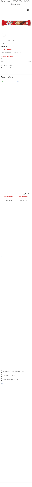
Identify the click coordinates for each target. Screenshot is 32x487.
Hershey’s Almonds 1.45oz (8, 193)
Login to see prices (6, 49)
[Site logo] (16, 4)
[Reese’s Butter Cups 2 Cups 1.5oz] (23, 136)
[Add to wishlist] (12, 82)
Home (2, 40)
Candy (7, 40)
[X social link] (7, 70)
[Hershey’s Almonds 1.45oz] (8, 136)
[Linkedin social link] (11, 70)
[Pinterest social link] (9, 70)
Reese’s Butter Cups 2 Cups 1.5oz (23, 193)
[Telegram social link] (13, 70)
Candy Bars (13, 40)
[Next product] (30, 40)
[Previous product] (26, 40)
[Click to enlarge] (4, 35)
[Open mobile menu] (1, 4)
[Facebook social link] (5, 70)
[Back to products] (28, 40)
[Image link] (16, 438)
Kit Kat (2, 43)
